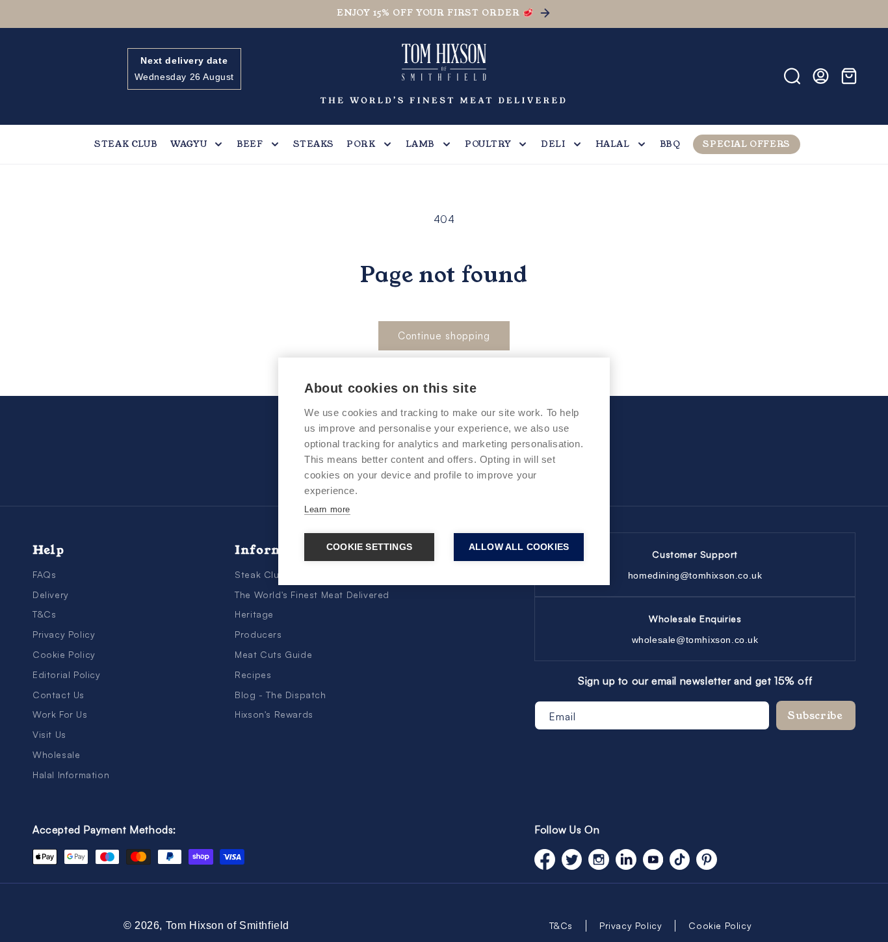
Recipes (253, 674)
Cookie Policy (64, 654)
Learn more (327, 509)
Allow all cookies (519, 547)
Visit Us (49, 734)
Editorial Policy (67, 674)
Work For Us (60, 714)
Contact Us (59, 694)
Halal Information (71, 774)
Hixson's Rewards (274, 714)
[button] (47, 76)
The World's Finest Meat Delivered (312, 594)
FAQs (44, 574)
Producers (258, 634)
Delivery (51, 594)
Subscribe (815, 715)
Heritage (254, 614)
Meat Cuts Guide (273, 654)
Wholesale (56, 754)
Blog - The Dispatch (280, 694)
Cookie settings (369, 547)
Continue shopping (444, 336)
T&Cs (44, 614)
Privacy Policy (64, 634)
